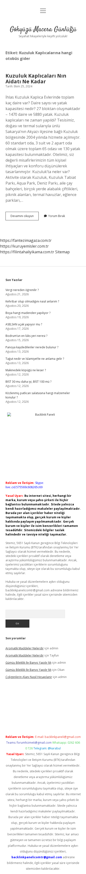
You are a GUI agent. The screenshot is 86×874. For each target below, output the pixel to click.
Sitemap (62, 251)
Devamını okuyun (25, 217)
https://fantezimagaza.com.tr (26, 240)
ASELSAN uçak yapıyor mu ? (23, 324)
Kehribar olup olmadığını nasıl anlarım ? (32, 301)
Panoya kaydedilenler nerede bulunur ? (31, 347)
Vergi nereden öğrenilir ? (22, 290)
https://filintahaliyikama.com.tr (27, 251)
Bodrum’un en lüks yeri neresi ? (26, 336)
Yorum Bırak (56, 216)
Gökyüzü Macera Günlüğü (43, 29)
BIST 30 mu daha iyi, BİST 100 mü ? (28, 382)
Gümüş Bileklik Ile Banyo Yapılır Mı (28, 663)
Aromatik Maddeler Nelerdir (24, 648)
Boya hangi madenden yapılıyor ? (27, 313)
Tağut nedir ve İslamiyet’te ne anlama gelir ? (34, 359)
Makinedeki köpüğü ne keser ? (25, 370)
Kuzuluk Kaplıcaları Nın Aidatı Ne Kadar (35, 78)
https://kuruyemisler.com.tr (24, 246)
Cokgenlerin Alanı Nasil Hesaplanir (28, 677)
